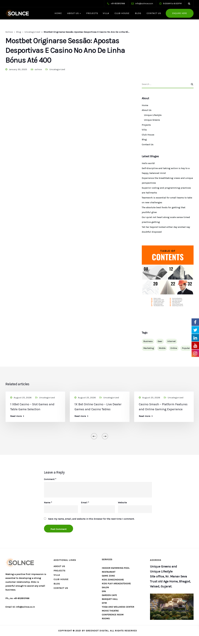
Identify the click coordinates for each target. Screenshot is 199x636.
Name (48, 502)
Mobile (162, 348)
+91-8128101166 (118, 3)
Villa (106, 13)
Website (122, 502)
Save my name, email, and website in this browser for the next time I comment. (91, 519)
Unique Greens (152, 119)
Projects (92, 13)
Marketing (148, 348)
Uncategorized (57, 69)
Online (173, 348)
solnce (38, 69)
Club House (122, 13)
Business (148, 341)
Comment (50, 479)
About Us (73, 13)
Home (58, 13)
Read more (16, 416)
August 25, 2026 (23, 397)
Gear (160, 341)
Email (85, 502)
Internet (171, 341)
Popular (186, 348)
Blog (137, 13)
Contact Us (153, 13)
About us (59, 566)
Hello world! (148, 163)
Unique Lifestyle (153, 115)
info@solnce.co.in (144, 3)
